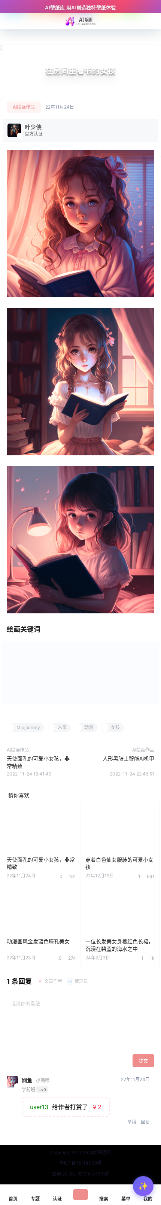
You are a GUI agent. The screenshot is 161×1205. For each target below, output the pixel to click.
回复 (145, 1122)
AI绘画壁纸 (99, 1152)
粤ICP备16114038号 (80, 1163)
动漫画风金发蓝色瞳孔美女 (38, 941)
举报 (131, 1122)
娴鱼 (27, 1080)
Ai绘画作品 (24, 107)
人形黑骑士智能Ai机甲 (128, 758)
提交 (143, 1061)
